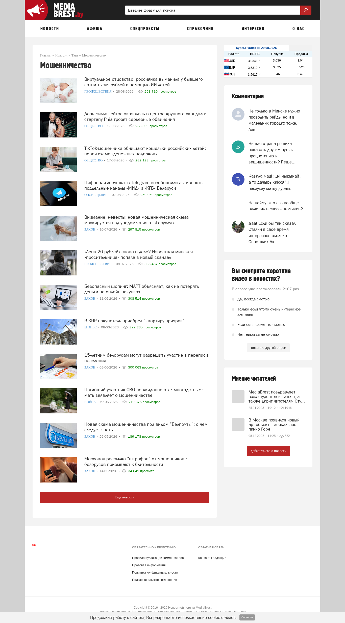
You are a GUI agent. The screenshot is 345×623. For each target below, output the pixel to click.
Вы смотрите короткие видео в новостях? (261, 274)
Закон (90, 229)
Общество (93, 126)
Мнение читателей (254, 378)
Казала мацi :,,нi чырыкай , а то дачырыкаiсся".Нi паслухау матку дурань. (275, 182)
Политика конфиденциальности (155, 572)
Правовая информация (149, 565)
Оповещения (96, 195)
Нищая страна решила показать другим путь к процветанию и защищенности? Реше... (272, 152)
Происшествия (98, 91)
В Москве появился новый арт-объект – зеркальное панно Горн (274, 424)
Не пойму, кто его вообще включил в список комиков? (276, 205)
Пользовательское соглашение (154, 580)
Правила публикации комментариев (158, 558)
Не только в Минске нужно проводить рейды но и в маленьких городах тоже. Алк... (274, 120)
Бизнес (90, 327)
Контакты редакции (212, 558)
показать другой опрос (268, 348)
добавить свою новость (268, 451)
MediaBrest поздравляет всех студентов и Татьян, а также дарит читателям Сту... (277, 396)
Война (90, 402)
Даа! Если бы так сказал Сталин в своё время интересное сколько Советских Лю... (272, 232)
